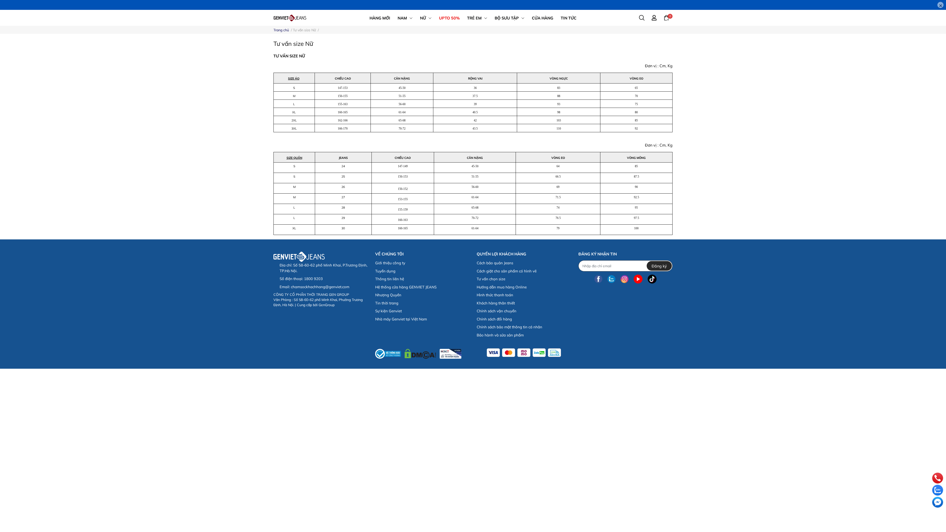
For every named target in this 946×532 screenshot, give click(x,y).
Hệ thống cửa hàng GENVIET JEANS (406, 287)
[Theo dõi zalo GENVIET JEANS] (611, 278)
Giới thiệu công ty (390, 263)
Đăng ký (659, 266)
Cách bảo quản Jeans (495, 263)
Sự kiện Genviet (388, 311)
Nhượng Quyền (388, 295)
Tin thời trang (386, 303)
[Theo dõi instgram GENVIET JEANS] (624, 278)
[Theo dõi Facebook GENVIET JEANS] (598, 278)
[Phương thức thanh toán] (524, 352)
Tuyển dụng (385, 271)
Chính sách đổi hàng (494, 319)
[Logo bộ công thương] (418, 352)
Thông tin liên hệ (389, 279)
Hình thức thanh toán (495, 295)
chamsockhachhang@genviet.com (320, 286)
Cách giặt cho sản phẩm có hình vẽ (507, 271)
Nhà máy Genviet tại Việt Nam (401, 319)
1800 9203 (313, 278)
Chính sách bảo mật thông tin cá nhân (509, 327)
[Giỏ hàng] (666, 17)
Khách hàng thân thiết (496, 303)
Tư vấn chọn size (491, 279)
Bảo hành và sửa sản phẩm (500, 335)
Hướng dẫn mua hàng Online (502, 287)
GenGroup (327, 305)
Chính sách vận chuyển (496, 311)
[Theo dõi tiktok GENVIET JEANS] (652, 278)
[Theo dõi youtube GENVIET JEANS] (638, 278)
